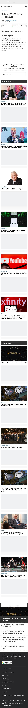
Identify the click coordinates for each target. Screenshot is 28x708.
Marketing (4, 10)
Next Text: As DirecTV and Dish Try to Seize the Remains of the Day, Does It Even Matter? (14, 639)
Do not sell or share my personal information (13, 695)
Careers (4, 685)
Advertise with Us (6, 688)
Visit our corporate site (13, 658)
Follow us (16, 25)
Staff (4, 20)
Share (5, 25)
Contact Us (4, 692)
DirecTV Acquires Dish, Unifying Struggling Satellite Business (13, 632)
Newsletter (23, 25)
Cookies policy (5, 678)
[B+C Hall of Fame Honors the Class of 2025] (14, 615)
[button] (2, 6)
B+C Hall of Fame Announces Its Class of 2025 (13, 625)
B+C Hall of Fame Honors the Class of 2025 (14, 619)
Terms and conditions (7, 668)
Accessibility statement (7, 682)
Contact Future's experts (8, 672)
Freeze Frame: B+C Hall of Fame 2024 (13, 647)
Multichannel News (11, 20)
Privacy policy (5, 675)
